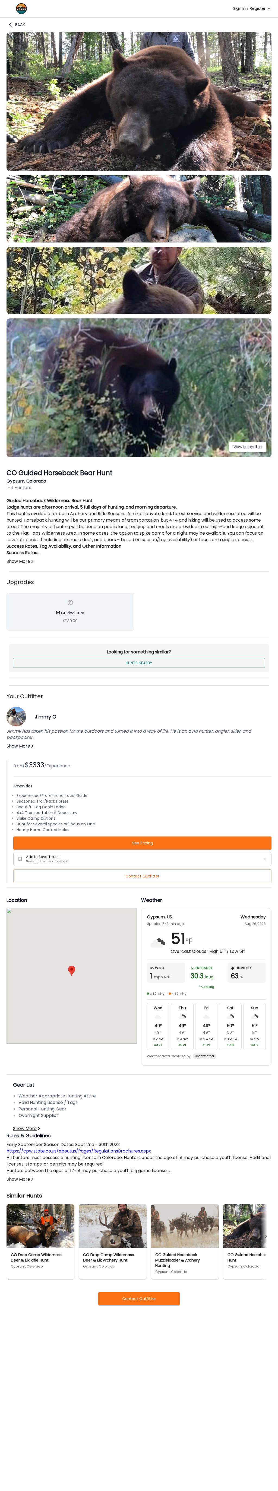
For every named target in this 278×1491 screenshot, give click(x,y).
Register (258, 8)
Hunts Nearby (139, 663)
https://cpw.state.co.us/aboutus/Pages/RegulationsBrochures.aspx (79, 1151)
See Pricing (142, 843)
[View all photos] (139, 456)
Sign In (239, 8)
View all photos (247, 446)
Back (20, 24)
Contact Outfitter (142, 876)
